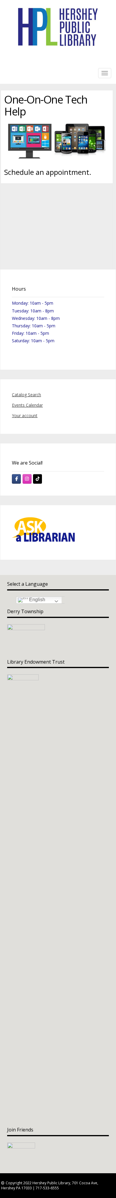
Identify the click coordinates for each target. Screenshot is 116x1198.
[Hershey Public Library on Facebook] (16, 479)
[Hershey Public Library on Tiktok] (37, 479)
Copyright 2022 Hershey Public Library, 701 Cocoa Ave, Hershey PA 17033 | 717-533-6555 (49, 1185)
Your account (24, 415)
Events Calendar (27, 405)
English (36, 599)
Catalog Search (26, 394)
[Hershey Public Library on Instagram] (27, 479)
